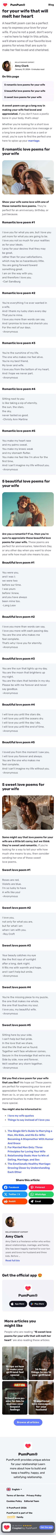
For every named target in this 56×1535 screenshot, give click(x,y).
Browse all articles (28, 1422)
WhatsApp (40, 1194)
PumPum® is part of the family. (19, 1515)
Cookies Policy (14, 1501)
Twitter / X (14, 1194)
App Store (19, 1304)
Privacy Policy (34, 1495)
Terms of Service (15, 1495)
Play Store (39, 1304)
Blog (51, 4)
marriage (33, 140)
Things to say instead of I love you (29, 1119)
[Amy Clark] (7, 66)
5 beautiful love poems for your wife (24, 91)
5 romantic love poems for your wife (24, 84)
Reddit (12, 1201)
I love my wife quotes (21, 1115)
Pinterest (40, 1187)
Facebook (14, 1187)
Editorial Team (31, 1501)
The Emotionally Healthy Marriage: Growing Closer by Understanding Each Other (29, 1168)
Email (38, 1201)
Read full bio (12, 1260)
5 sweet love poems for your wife (23, 97)
